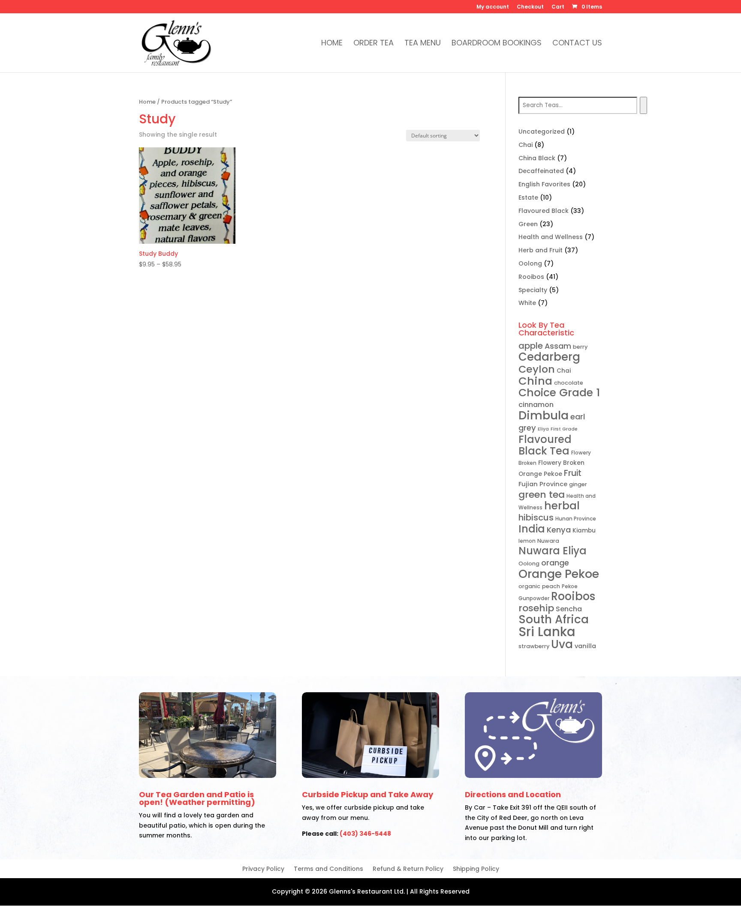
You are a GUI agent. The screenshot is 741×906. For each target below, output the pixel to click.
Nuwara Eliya (552, 551)
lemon (527, 540)
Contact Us (577, 44)
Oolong (528, 563)
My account (492, 7)
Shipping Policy (476, 869)
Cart (557, 7)
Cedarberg (549, 357)
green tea (541, 494)
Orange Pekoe (558, 574)
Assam (558, 346)
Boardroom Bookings (497, 44)
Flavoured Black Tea (545, 445)
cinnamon (536, 405)
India (531, 529)
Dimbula (543, 415)
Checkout (530, 7)
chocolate (568, 382)
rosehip (536, 608)
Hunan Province (575, 518)
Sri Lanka (546, 631)
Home (332, 44)
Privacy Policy (263, 869)
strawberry (533, 646)
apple (530, 346)
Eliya (543, 429)
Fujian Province (542, 484)
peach (551, 586)
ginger (578, 484)
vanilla (585, 646)
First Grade (564, 429)
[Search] (643, 105)
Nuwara (548, 540)
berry (580, 346)
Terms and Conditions (328, 869)
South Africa (553, 619)
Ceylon (536, 369)
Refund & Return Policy (408, 869)
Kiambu (584, 530)
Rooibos (573, 596)
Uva (562, 644)
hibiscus (536, 517)
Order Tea (373, 44)
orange (555, 562)
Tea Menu (422, 44)
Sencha (569, 609)
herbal (562, 505)
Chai (564, 371)
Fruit (572, 473)
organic (529, 586)
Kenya (559, 529)
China (535, 381)
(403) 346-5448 (365, 833)
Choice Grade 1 (559, 392)
